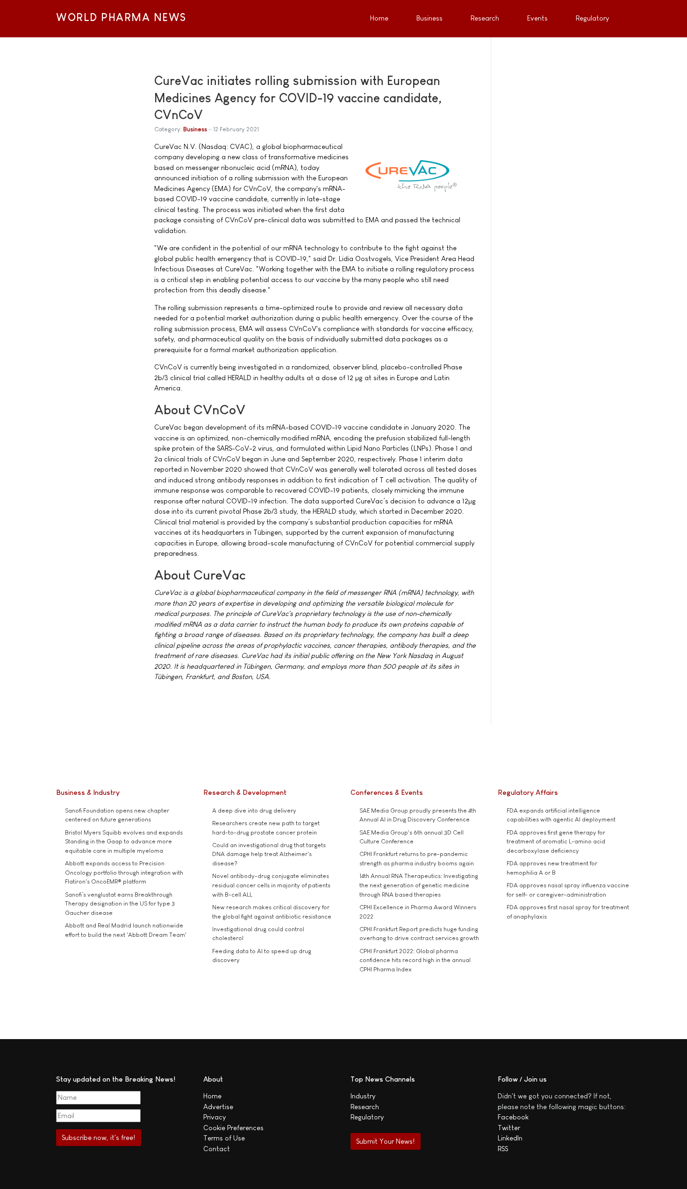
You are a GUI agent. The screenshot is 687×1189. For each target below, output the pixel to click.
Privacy (214, 1117)
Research (365, 1107)
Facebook (513, 1117)
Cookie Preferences (233, 1128)
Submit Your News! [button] (385, 1141)
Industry (363, 1096)
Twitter (509, 1128)
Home (212, 1096)
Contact (216, 1149)
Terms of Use (224, 1138)
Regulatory (367, 1117)
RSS (503, 1149)
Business (195, 129)
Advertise (218, 1107)
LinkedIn (510, 1138)
